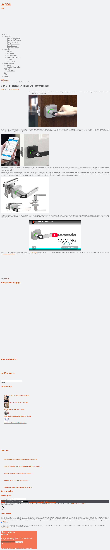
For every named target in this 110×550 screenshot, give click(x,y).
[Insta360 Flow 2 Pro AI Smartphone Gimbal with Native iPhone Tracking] (6, 479)
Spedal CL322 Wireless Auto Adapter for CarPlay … (18, 487)
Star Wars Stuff (11, 61)
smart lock (6, 278)
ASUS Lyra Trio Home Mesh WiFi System (15, 423)
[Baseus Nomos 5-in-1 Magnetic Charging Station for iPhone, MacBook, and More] (6, 458)
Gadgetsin (6, 4)
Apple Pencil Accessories (13, 48)
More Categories (5, 499)
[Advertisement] (55, 21)
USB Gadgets (7, 69)
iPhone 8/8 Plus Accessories (14, 40)
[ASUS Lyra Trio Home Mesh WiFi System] (6, 421)
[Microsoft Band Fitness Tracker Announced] (6, 401)
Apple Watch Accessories (13, 44)
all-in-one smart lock (9, 253)
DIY (5, 73)
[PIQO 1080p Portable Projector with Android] (6, 394)
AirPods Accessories (12, 46)
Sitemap (3, 502)
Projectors (9, 59)
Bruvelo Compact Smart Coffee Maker (14, 409)
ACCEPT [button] (83, 503)
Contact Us (6, 77)
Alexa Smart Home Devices (13, 67)
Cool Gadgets (7, 50)
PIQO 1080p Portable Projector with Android (16, 395)
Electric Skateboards (12, 55)
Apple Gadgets (7, 36)
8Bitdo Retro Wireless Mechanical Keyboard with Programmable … (23, 466)
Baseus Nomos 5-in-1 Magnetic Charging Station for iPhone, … (21, 459)
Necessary (5, 522)
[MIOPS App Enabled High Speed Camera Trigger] (6, 414)
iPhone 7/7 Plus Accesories (13, 38)
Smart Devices (7, 65)
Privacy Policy (33, 502)
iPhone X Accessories (12, 42)
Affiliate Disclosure (50, 502)
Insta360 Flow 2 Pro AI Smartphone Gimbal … (16, 480)
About (5, 75)
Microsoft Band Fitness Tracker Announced (16, 402)
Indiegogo (34, 252)
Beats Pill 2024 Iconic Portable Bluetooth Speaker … (18, 473)
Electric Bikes (10, 53)
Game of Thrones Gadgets (13, 57)
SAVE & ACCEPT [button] (5, 528)
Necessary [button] (3, 521)
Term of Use (40, 502)
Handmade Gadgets (9, 63)
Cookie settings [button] (75, 503)
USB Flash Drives (11, 71)
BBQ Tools (9, 52)
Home (5, 34)
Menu (2, 8)
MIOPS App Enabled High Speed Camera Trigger (17, 416)
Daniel (2, 89)
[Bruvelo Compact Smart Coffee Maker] (6, 408)
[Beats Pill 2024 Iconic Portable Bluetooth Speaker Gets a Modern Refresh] (6, 472)
